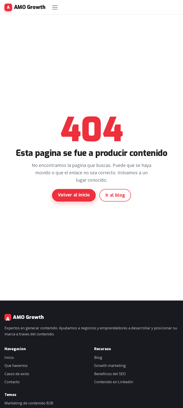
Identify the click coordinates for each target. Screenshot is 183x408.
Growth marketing (110, 365)
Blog (98, 357)
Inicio (9, 357)
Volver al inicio (74, 195)
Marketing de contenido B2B (28, 403)
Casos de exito (16, 373)
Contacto (12, 381)
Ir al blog (115, 195)
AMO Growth (29, 7)
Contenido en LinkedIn (113, 381)
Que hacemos (16, 365)
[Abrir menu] (55, 7)
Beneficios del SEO (110, 373)
